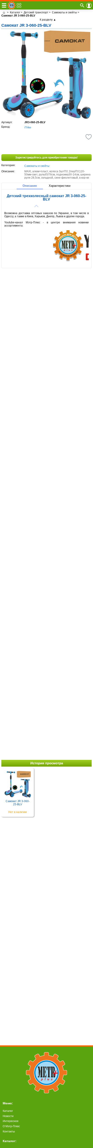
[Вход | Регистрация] (89, 5)
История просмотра (46, 763)
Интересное (11, 1121)
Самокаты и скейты (36, 166)
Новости (8, 1116)
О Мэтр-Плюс (11, 1126)
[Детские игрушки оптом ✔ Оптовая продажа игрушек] (3, 12)
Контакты (9, 1131)
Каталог (8, 1111)
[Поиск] (82, 5)
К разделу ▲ (48, 19)
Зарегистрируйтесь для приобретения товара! (46, 157)
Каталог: (9, 1141)
